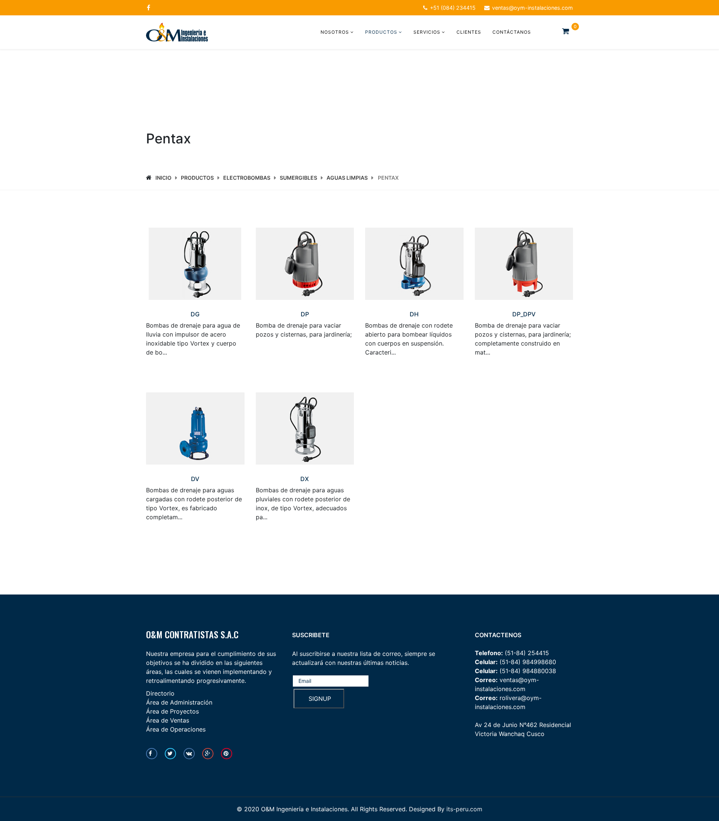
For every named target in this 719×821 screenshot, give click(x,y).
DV (195, 479)
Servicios (426, 32)
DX (304, 479)
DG (195, 314)
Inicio (163, 177)
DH (414, 314)
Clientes (468, 32)
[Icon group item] (151, 753)
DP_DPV (524, 314)
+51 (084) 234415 (453, 7)
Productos (381, 32)
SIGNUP (319, 698)
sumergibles (298, 177)
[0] (567, 31)
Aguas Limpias (347, 177)
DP (305, 314)
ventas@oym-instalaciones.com (532, 7)
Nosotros (335, 32)
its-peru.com (464, 809)
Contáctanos (511, 32)
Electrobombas (246, 177)
